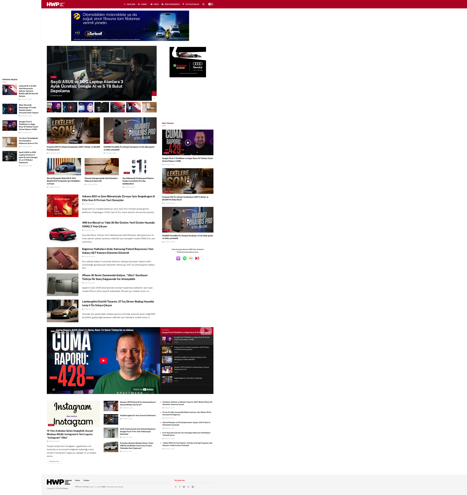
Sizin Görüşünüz (172, 4)
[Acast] (197, 258)
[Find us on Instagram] (188, 487)
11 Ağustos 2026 (126, 437)
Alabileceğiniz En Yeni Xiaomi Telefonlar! (138, 415)
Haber (144, 4)
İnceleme (131, 4)
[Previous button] (154, 98)
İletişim (86, 480)
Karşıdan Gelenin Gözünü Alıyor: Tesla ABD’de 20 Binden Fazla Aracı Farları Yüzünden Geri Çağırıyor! (136, 445)
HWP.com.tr (79, 487)
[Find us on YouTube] (184, 487)
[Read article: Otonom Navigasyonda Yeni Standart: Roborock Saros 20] (102, 166)
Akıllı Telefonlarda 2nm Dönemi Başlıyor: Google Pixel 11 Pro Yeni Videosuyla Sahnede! (138, 431)
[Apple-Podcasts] (178, 258)
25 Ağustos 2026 (26, 99)
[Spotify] (184, 258)
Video (156, 4)
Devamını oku (55, 461)
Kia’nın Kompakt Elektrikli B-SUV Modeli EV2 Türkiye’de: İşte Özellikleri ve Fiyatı (63, 181)
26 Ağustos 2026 (26, 116)
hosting (85, 487)
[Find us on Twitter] (176, 486)
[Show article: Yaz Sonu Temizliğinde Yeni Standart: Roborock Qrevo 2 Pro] (149, 107)
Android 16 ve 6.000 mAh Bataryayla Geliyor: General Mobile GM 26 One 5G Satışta (28, 91)
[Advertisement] (20, 38)
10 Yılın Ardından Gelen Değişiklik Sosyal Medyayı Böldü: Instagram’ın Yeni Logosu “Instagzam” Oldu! (70, 434)
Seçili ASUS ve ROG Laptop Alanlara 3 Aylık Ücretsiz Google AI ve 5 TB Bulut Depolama (28, 157)
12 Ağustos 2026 (127, 419)
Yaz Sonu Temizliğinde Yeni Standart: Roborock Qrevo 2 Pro (28, 140)
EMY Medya (64, 488)
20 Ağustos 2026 (54, 153)
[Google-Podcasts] (191, 258)
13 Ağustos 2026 (127, 408)
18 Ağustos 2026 (110, 153)
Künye (77, 480)
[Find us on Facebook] (179, 487)
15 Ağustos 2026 (53, 187)
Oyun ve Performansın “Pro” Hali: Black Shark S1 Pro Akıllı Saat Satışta (87, 88)
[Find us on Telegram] (193, 487)
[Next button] (154, 93)
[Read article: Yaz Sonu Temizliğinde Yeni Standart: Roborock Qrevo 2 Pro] (9, 142)
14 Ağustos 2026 (91, 184)
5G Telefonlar (192, 4)
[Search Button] (203, 4)
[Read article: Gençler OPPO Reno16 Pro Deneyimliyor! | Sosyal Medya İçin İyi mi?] (111, 406)
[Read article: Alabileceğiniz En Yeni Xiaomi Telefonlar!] (111, 419)
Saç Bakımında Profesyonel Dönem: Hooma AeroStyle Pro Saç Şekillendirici (138, 181)
